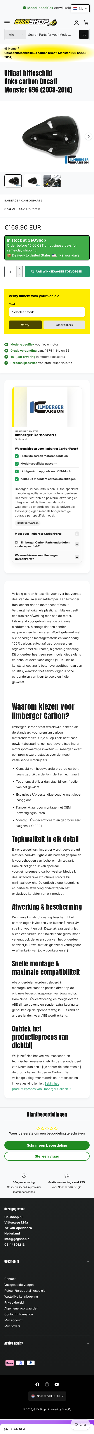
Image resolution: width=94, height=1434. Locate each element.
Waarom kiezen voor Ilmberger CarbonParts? (36, 557)
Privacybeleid (14, 1302)
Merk (12, 304)
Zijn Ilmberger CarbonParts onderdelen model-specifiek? (42, 544)
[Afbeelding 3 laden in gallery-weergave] (52, 180)
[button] (7, 22)
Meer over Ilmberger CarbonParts (38, 533)
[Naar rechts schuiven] (88, 136)
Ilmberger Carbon (27, 522)
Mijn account (13, 1320)
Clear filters (64, 325)
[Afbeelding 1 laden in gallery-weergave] (13, 180)
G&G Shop (39, 1409)
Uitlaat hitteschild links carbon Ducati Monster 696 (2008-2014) (45, 55)
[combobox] (58, 34)
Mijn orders (12, 1326)
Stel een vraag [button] (47, 1156)
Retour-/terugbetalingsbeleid (24, 1290)
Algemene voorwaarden (21, 1308)
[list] (47, 1183)
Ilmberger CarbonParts (23, 200)
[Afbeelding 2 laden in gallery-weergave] (33, 180)
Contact (10, 1279)
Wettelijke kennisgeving (21, 1296)
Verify (25, 325)
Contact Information (18, 1314)
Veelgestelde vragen (19, 1284)
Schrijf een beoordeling (47, 1145)
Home (12, 48)
